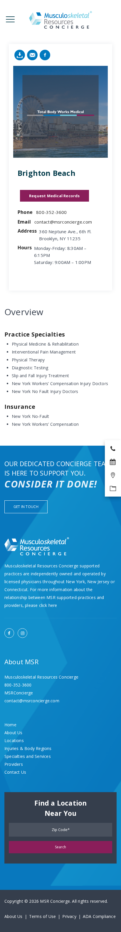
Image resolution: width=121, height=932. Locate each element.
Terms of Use (42, 916)
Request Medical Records (54, 195)
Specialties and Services (27, 756)
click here (48, 605)
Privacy (69, 916)
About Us (13, 732)
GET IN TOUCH (26, 506)
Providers (13, 764)
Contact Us (15, 772)
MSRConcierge (18, 693)
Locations (14, 740)
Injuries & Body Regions (28, 748)
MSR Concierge (55, 901)
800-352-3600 (51, 212)
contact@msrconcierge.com (63, 222)
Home (10, 724)
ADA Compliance (99, 916)
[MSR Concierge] (60, 20)
